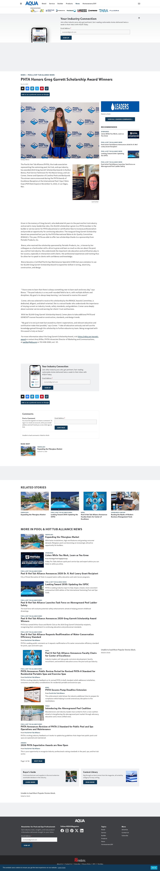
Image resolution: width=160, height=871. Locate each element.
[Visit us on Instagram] (67, 830)
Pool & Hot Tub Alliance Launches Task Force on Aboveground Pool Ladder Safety (118, 165)
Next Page (38, 761)
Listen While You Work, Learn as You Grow (112, 135)
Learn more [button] (62, 867)
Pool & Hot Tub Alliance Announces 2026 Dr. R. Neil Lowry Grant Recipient (119, 145)
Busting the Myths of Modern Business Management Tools (122, 516)
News (23, 75)
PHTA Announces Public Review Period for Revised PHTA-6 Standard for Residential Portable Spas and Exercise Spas (58, 672)
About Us (60, 864)
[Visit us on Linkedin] (81, 830)
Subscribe (77, 864)
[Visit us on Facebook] (62, 830)
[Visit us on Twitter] (77, 830)
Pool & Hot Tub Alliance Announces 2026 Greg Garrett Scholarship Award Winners (58, 619)
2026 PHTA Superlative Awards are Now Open (44, 745)
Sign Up (66, 38)
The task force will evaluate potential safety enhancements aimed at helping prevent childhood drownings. (56, 609)
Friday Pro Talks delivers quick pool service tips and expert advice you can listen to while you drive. (72, 562)
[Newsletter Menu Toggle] (139, 3)
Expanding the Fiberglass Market (49, 449)
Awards (23, 743)
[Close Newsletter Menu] (139, 18)
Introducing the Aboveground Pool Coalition (68, 708)
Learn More (30, 782)
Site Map (100, 864)
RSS (94, 864)
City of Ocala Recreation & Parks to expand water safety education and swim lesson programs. (55, 577)
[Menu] (21, 3)
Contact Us (68, 864)
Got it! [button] (154, 867)
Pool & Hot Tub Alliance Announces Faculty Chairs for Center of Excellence (94, 517)
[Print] (22, 88)
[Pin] (42, 88)
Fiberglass (41, 447)
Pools (47, 706)
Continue (61, 428)
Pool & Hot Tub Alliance (32, 640)
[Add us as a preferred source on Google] (47, 88)
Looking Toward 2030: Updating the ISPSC (112, 154)
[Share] (27, 88)
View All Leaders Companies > (120, 119)
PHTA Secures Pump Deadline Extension (66, 690)
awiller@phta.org (30, 342)
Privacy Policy (86, 864)
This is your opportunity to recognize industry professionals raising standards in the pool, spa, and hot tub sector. (60, 752)
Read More (90, 782)
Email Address (66, 28)
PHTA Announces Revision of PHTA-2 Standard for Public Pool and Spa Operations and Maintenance (57, 728)
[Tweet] (37, 88)
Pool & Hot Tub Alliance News (41, 75)
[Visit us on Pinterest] (72, 830)
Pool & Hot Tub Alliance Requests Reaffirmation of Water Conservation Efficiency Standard (57, 635)
